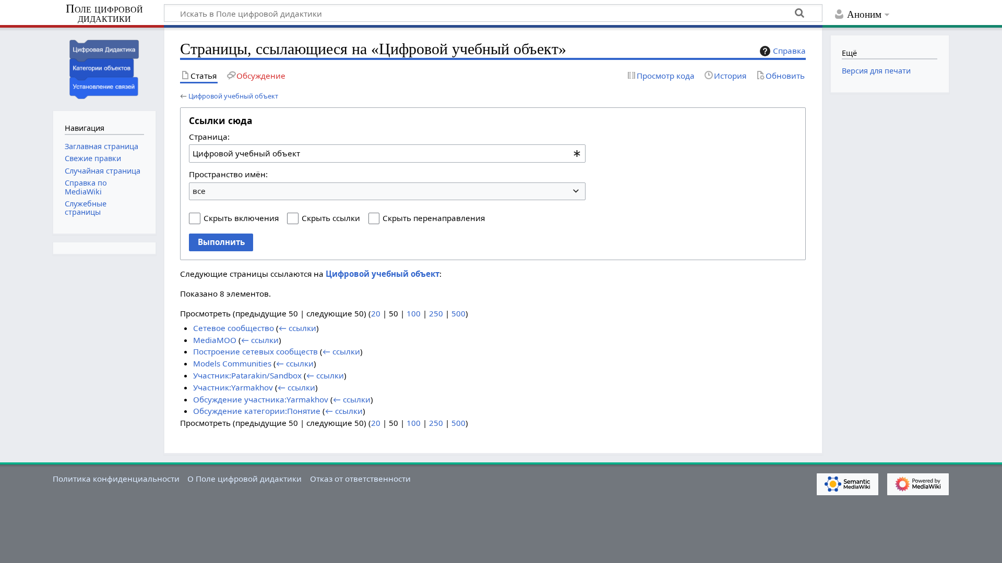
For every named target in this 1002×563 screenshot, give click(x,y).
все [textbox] (199, 191)
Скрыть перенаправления (434, 218)
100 (414, 313)
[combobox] (387, 153)
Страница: (209, 136)
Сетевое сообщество (233, 328)
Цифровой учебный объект (233, 96)
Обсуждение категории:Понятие (256, 411)
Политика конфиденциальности (116, 478)
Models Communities (232, 363)
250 (436, 313)
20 (375, 313)
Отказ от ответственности (360, 478)
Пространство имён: (228, 174)
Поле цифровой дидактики (104, 13)
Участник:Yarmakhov (233, 387)
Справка (789, 50)
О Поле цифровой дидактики (244, 478)
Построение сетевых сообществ (255, 351)
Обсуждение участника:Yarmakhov (260, 399)
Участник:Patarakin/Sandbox (247, 375)
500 (458, 313)
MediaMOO (214, 340)
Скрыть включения (241, 218)
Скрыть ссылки (331, 218)
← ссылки (297, 328)
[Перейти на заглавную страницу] (104, 68)
